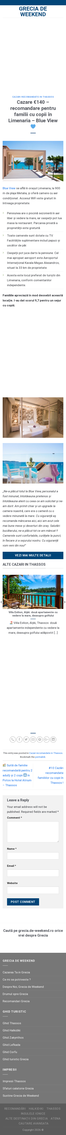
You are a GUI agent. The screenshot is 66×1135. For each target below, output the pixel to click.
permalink (40, 756)
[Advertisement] (33, 54)
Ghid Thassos (12, 1023)
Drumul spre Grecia (15, 994)
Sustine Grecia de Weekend (21, 1095)
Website (12, 883)
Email (11, 865)
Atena (55, 1118)
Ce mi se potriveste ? (17, 979)
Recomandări (15, 1108)
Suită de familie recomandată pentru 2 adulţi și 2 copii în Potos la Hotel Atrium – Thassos (17, 775)
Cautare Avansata (34, 1123)
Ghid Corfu (10, 1052)
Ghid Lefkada (11, 1045)
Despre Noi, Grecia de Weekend (23, 986)
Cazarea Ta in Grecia (16, 972)
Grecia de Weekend (33, 11)
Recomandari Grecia (16, 1001)
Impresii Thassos (14, 1081)
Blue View (9, 188)
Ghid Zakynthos (13, 1037)
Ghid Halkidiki (11, 1030)
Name (12, 848)
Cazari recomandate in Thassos (33, 97)
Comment (14, 817)
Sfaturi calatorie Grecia (18, 1088)
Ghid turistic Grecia (16, 1059)
